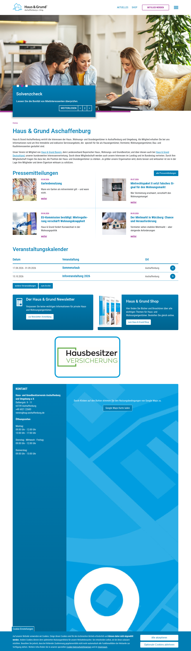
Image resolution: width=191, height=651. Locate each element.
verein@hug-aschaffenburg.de (30, 412)
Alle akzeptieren (159, 637)
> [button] (90, 108)
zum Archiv (46, 285)
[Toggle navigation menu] (176, 7)
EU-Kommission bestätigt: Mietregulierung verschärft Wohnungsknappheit (64, 219)
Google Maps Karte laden (117, 408)
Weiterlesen (68, 108)
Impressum (102, 647)
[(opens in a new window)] (95, 357)
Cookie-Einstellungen (23, 628)
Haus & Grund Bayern (51, 152)
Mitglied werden (155, 7)
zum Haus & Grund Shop (138, 322)
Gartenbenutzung (51, 183)
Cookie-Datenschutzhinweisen (79, 647)
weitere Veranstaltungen (25, 285)
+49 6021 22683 (23, 409)
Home (15, 123)
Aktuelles (122, 7)
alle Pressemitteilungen (166, 173)
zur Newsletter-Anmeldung (39, 316)
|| (85, 108)
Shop (134, 7)
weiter (44, 198)
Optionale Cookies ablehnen (159, 645)
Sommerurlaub (71, 267)
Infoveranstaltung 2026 (76, 276)
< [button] (81, 108)
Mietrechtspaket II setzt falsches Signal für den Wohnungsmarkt (152, 185)
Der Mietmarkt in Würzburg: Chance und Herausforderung (152, 219)
